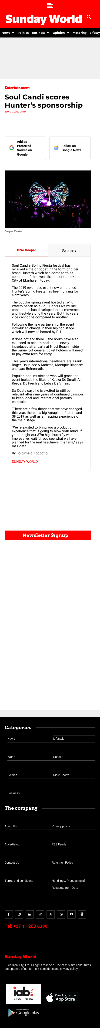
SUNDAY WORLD (25, 461)
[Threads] (82, 914)
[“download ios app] (60, 1004)
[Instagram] (19, 914)
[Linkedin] (30, 914)
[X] (51, 914)
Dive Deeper (26, 250)
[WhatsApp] (61, 914)
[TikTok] (40, 914)
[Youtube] (71, 914)
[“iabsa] (23, 1004)
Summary (69, 250)
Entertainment (17, 87)
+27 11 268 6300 (30, 926)
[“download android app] (23, 1018)
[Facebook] (9, 914)
